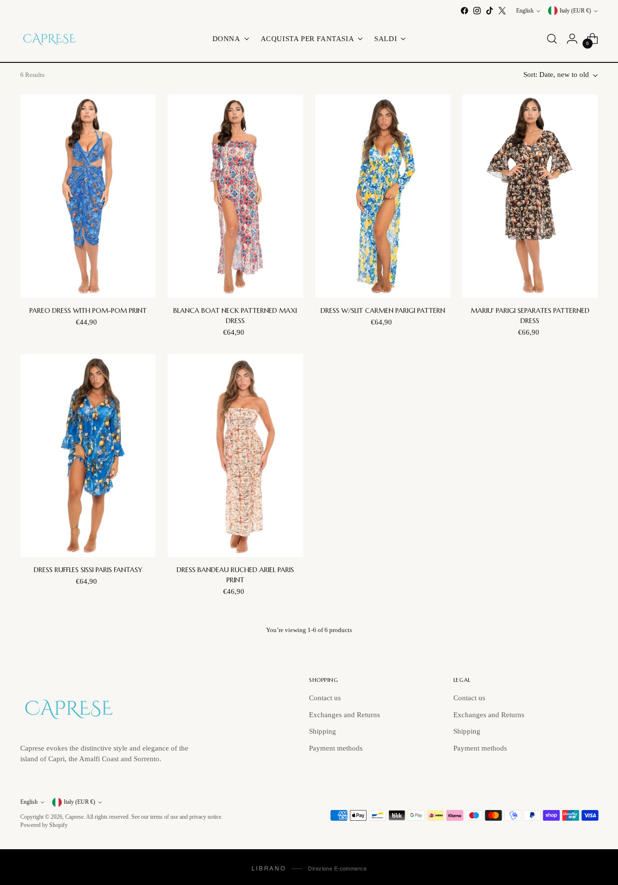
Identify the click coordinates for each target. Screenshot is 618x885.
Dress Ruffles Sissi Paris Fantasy (88, 569)
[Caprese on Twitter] (502, 10)
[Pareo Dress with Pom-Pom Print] (87, 195)
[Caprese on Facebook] (464, 10)
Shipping (322, 731)
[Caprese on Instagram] (477, 10)
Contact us (325, 698)
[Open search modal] (552, 38)
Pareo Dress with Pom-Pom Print (88, 310)
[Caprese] (49, 38)
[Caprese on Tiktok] (489, 10)
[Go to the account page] (572, 38)
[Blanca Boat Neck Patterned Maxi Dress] (235, 195)
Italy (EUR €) (575, 11)
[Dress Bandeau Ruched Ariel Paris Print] (235, 455)
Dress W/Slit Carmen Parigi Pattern (383, 310)
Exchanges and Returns (344, 715)
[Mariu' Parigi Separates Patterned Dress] (530, 195)
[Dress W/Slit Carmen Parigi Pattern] (382, 195)
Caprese (74, 817)
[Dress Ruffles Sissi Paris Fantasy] (87, 455)
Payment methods (336, 748)
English (525, 11)
